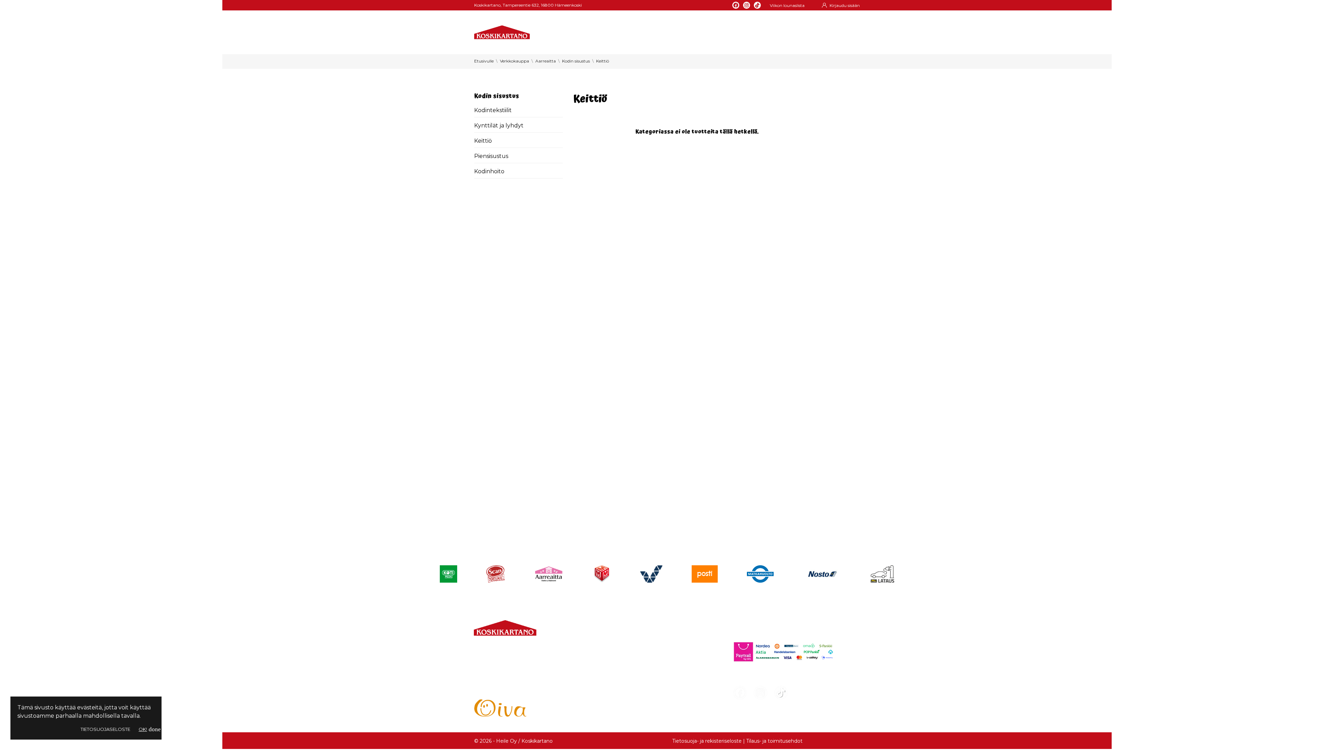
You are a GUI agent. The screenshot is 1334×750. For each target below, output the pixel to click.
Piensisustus (491, 156)
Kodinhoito (489, 171)
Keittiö (483, 141)
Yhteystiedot (770, 35)
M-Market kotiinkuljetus (634, 670)
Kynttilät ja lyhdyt (499, 125)
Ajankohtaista (723, 35)
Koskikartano (642, 35)
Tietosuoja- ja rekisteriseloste (707, 741)
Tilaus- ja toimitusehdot (774, 741)
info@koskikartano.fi (502, 675)
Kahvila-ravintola (624, 683)
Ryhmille (682, 35)
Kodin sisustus (496, 96)
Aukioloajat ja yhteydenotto (513, 689)
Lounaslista (616, 645)
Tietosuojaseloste (105, 729)
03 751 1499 (503, 667)
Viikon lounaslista (787, 5)
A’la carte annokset (627, 658)
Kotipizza (613, 708)
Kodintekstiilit (493, 110)
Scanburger (618, 695)
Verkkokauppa (565, 35)
